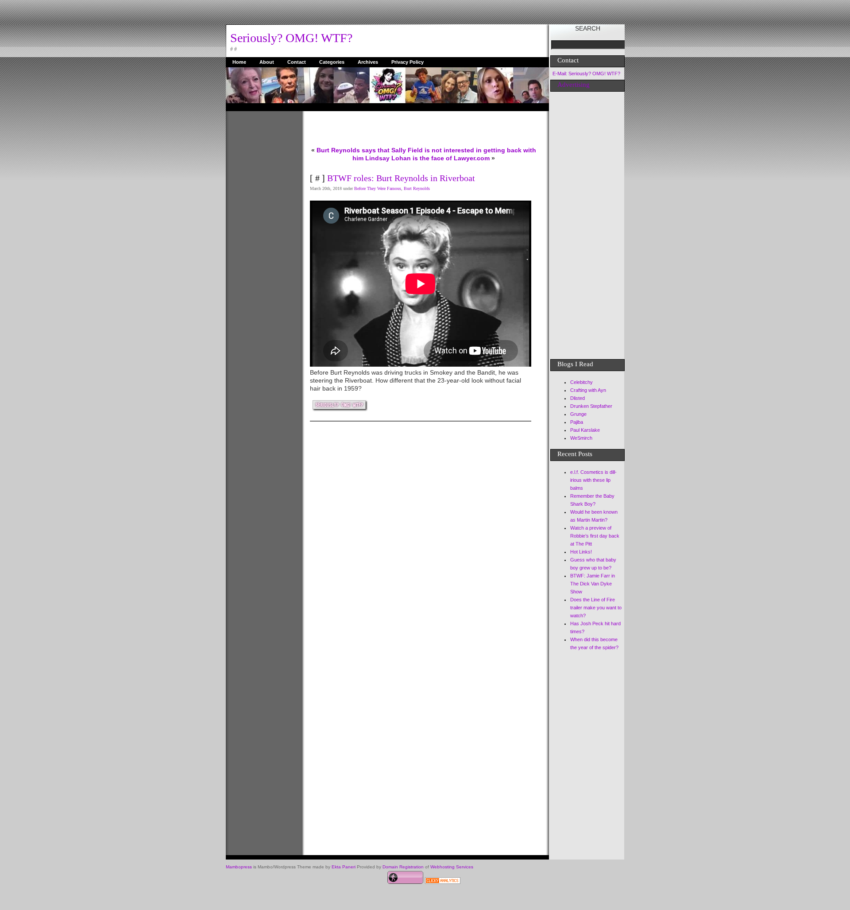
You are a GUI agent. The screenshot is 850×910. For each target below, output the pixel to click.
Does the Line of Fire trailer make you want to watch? (596, 607)
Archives (368, 62)
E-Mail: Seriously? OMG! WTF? (586, 73)
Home (239, 62)
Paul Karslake (585, 430)
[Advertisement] (261, 244)
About (266, 62)
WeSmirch (581, 438)
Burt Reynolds (417, 188)
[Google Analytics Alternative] (442, 881)
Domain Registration (403, 866)
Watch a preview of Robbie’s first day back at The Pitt (594, 535)
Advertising (573, 84)
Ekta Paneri (343, 866)
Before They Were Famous (377, 188)
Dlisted (577, 398)
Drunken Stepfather (591, 406)
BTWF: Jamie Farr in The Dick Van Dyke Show (592, 583)
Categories (331, 62)
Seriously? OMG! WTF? (291, 38)
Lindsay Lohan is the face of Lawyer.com (427, 158)
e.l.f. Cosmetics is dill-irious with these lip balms (593, 480)
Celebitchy (581, 382)
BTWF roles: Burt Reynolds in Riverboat (401, 178)
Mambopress (239, 866)
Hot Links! (581, 551)
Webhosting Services (451, 866)
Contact (296, 62)
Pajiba (576, 422)
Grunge (578, 414)
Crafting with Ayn (588, 390)
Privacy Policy (407, 62)
